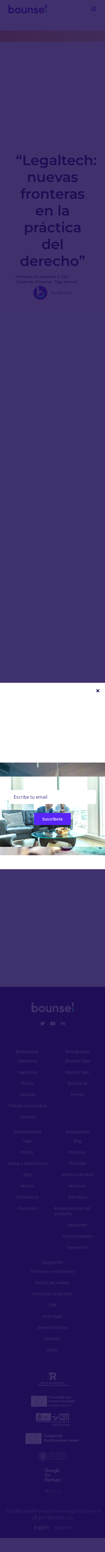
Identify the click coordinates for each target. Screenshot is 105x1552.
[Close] (97, 690)
